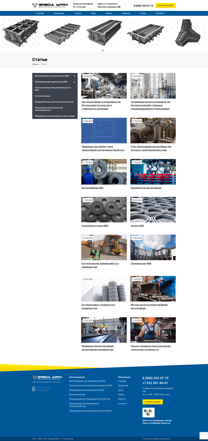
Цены (120, 390)
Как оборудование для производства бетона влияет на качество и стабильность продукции (101, 105)
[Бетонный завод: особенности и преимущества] (104, 288)
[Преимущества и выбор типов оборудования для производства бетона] (104, 130)
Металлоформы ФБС (93, 188)
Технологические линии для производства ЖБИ (53, 89)
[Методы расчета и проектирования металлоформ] (153, 288)
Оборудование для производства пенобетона (54, 102)
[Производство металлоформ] (153, 172)
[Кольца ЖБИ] (153, 209)
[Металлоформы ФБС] (104, 172)
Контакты (122, 403)
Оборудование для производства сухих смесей (54, 116)
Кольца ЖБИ (137, 225)
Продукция (123, 385)
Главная (35, 64)
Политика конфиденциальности (156, 439)
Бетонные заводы (42, 96)
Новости (122, 399)
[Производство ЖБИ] (153, 247)
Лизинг (121, 394)
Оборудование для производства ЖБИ (55, 81)
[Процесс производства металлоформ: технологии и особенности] (153, 330)
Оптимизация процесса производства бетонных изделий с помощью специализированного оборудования (150, 105)
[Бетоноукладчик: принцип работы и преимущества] (104, 247)
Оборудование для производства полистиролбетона (49, 109)
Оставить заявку (165, 5)
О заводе (122, 381)
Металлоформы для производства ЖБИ (55, 76)
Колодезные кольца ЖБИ (95, 225)
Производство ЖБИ (141, 263)
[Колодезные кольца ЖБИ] (104, 209)
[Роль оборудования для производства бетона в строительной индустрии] (153, 130)
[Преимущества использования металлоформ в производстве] (104, 330)
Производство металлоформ (146, 188)
